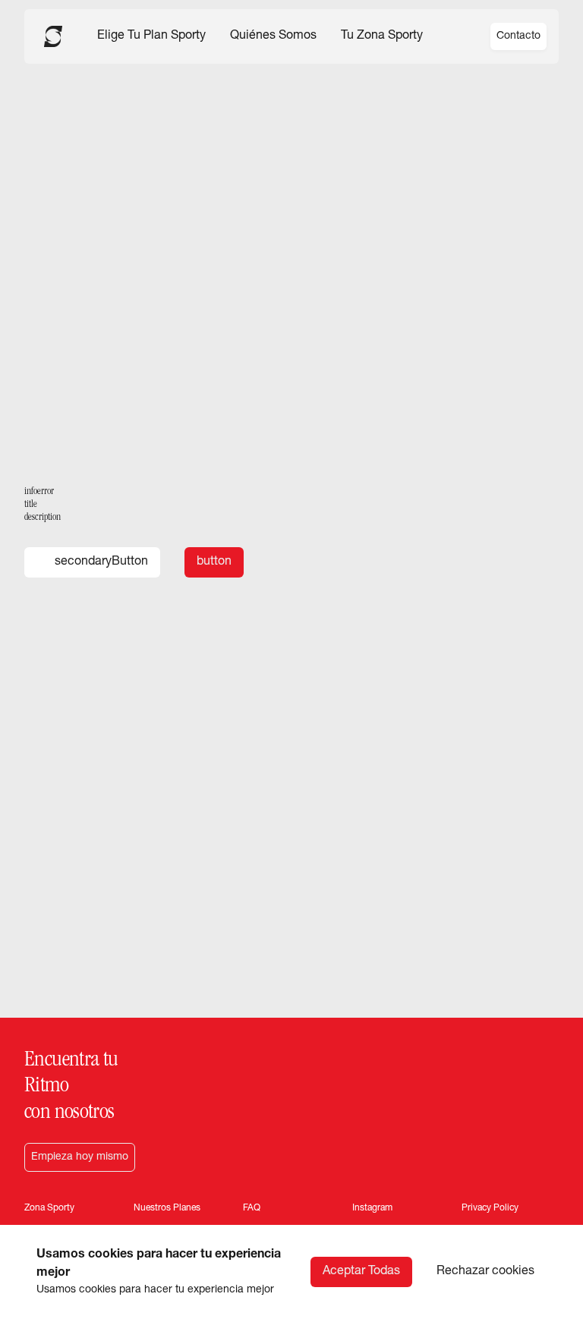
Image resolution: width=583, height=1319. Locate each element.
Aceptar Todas (361, 1272)
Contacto (518, 36)
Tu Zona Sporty (382, 36)
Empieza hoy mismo (79, 1157)
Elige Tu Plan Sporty (151, 36)
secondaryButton (101, 562)
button (214, 562)
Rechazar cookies (485, 1272)
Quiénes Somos (273, 36)
